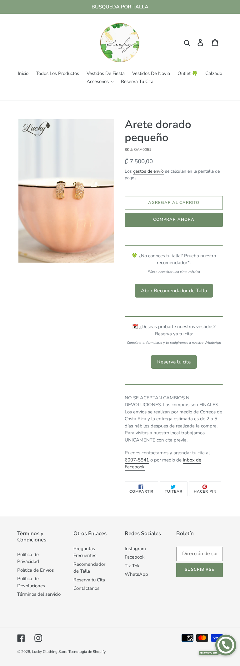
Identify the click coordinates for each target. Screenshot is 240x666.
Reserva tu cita (174, 361)
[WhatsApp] (217, 644)
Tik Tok (132, 566)
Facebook (135, 557)
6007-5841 (137, 460)
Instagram (135, 548)
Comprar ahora (173, 219)
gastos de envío (148, 171)
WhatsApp (136, 574)
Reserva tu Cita (89, 580)
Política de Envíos (35, 570)
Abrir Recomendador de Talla (174, 290)
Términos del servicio (39, 594)
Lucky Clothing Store (49, 651)
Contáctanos (86, 588)
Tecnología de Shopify (87, 651)
